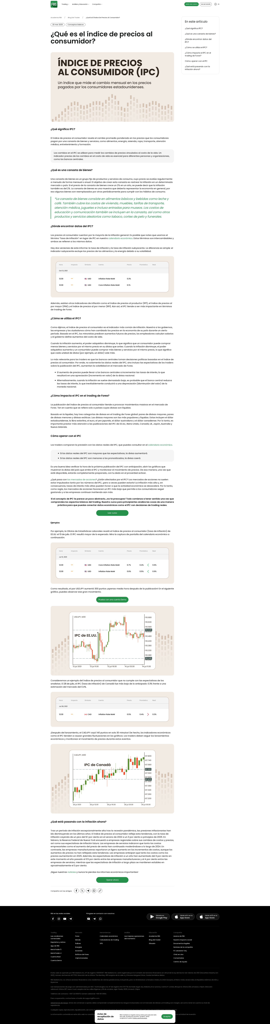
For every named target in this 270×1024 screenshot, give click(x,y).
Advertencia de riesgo (59, 1003)
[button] (200, 22)
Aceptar (167, 1016)
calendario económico (120, 238)
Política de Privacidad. (140, 1018)
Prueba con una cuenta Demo (112, 599)
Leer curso (112, 513)
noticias (72, 872)
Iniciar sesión (205, 4)
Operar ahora (112, 880)
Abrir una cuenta (191, 4)
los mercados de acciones (81, 479)
